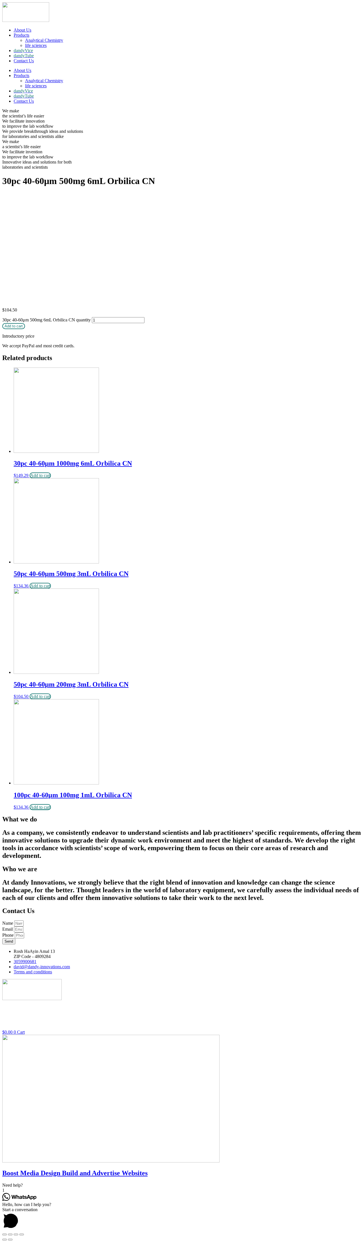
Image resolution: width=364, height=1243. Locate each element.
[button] (182, 1185)
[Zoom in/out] (21, 1234)
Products (21, 35)
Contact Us (24, 60)
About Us (22, 30)
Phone (8, 935)
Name (8, 923)
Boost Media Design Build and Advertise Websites (75, 1173)
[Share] (10, 1234)
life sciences (36, 45)
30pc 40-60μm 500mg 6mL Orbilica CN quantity (46, 319)
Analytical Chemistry (44, 40)
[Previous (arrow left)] (4, 1239)
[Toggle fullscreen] (16, 1234)
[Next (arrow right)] (10, 1239)
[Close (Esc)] (4, 1234)
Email (8, 929)
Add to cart (14, 326)
